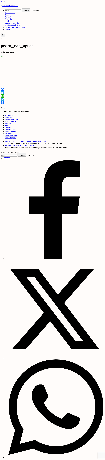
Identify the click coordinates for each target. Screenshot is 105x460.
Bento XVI (8, 117)
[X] (54, 358)
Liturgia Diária (10, 129)
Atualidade (9, 115)
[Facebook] (52, 89)
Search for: (35, 11)
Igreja (7, 125)
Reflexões (9, 134)
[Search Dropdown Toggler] (3, 35)
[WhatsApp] (52, 96)
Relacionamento (11, 136)
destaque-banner (11, 119)
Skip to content (6, 2)
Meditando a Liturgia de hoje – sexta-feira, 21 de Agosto (26, 141)
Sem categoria (10, 138)
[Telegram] (52, 99)
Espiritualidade (10, 121)
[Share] (52, 102)
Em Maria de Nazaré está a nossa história (20, 145)
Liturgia (8, 127)
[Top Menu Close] (1, 33)
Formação (8, 123)
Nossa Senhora (10, 132)
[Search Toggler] (1, 158)
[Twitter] (52, 92)
